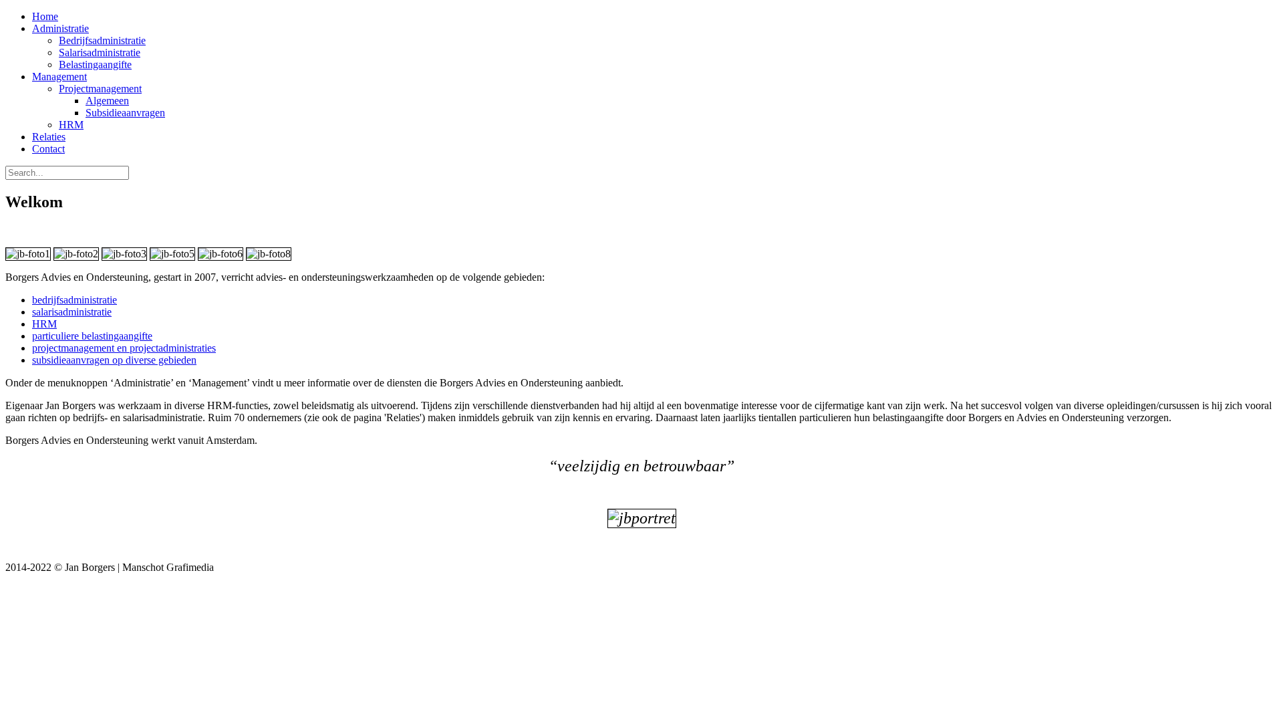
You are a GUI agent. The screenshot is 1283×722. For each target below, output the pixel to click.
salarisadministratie (72, 312)
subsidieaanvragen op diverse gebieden (114, 360)
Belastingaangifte (95, 64)
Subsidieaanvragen (125, 112)
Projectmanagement (100, 88)
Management (59, 76)
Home (45, 16)
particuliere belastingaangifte (92, 336)
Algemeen (107, 100)
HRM (71, 124)
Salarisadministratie (99, 52)
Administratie (60, 28)
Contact (48, 148)
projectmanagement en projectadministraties (124, 348)
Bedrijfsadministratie (102, 40)
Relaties (48, 136)
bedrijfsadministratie (74, 300)
